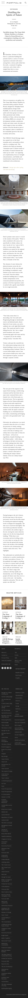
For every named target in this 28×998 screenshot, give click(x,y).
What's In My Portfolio (18, 661)
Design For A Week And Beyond (7, 693)
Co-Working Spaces (7, 780)
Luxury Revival (5, 814)
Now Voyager (5, 722)
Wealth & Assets (20, 672)
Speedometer (19, 695)
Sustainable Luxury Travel (7, 805)
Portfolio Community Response (5, 801)
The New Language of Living (7, 985)
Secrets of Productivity (5, 830)
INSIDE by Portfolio (20, 740)
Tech (17, 711)
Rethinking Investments (5, 944)
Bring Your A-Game (7, 809)
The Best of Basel (6, 744)
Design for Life (6, 730)
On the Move (5, 981)
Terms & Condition (7, 660)
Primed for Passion (7, 884)
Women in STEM (6, 797)
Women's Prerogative (5, 740)
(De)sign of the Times (6, 849)
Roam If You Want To (6, 750)
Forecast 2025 (5, 898)
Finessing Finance (6, 719)
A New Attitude (5, 859)
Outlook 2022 (5, 820)
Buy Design (5, 756)
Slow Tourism (5, 768)
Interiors (18, 700)
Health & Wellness (7, 836)
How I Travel (5, 915)
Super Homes (5, 759)
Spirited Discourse (7, 713)
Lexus (16, 737)
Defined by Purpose (7, 905)
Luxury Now (5, 737)
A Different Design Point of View (7, 925)
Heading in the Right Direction (5, 909)
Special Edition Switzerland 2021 (19, 728)
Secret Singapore (19, 734)
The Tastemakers (6, 921)
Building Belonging (7, 988)
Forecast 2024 (5, 889)
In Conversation (6, 794)
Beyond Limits (5, 964)
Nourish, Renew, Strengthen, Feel (6, 895)
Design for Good (6, 877)
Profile (16, 655)
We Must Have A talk (6, 734)
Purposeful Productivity (5, 856)
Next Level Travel (6, 940)
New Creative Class (7, 892)
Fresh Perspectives (7, 789)
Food (3, 786)
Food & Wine (19, 698)
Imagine (4, 753)
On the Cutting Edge (7, 696)
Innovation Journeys (4, 842)
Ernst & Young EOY (20, 720)
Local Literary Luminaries (5, 774)
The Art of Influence (7, 966)
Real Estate (19, 675)
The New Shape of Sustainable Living (7, 955)
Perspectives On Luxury (6, 765)
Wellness (18, 708)
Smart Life (4, 761)
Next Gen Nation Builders (6, 951)
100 (16, 652)
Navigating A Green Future (7, 826)
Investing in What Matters (6, 974)
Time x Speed (5, 725)
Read (16, 664)
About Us (4, 652)
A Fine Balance (5, 886)
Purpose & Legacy (6, 947)
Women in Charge (6, 912)
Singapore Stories (6, 839)
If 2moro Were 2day (7, 703)
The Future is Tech (7, 728)
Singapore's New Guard (6, 929)
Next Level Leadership (5, 902)
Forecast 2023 (5, 852)
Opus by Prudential (20, 722)
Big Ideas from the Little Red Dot (7, 716)
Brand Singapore (6, 747)
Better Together (6, 938)
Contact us (4, 655)
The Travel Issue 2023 (6, 868)
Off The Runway (6, 710)
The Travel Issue (6, 865)
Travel (17, 703)
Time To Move (5, 778)
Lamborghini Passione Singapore (20, 743)
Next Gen (4, 874)
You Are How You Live (6, 700)
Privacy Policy (5, 658)
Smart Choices (5, 871)
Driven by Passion (6, 846)
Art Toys (4, 783)
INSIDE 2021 (5, 812)
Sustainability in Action (6, 918)
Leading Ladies (6, 862)
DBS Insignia (18, 725)
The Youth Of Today (7, 771)
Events (17, 714)
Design (17, 706)
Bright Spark (5, 935)
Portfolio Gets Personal (5, 978)
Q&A (16, 658)
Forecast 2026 (5, 961)
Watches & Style (20, 692)
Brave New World (6, 833)
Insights (18, 678)
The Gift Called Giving (6, 706)
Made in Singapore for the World (7, 880)
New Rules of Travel (7, 817)
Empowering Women (5, 970)
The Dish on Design (7, 822)
